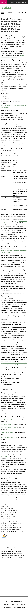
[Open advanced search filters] (22, 12)
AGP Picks (3, 2)
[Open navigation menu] (2, 12)
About (7, 601)
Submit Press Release (8, 604)
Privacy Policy (21, 607)
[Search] (19, 12)
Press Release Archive (16, 601)
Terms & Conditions (20, 604)
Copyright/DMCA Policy (9, 607)
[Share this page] (26, 12)
